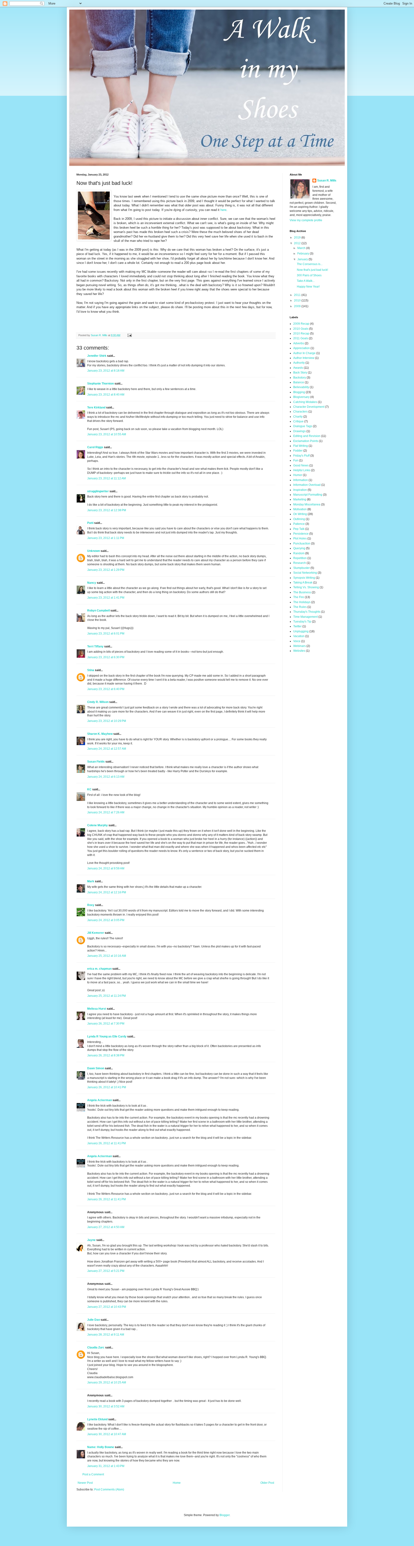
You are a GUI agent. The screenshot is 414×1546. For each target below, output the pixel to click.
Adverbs (298, 343)
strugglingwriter (98, 491)
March (301, 248)
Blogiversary (301, 397)
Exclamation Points (305, 441)
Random (299, 553)
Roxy (90, 905)
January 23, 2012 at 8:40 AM (105, 394)
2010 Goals (300, 328)
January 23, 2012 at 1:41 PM (105, 597)
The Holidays (301, 602)
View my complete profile (306, 220)
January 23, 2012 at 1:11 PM (105, 538)
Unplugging (301, 631)
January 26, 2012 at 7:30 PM (105, 1023)
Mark (90, 881)
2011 (297, 295)
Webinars (299, 646)
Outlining (299, 519)
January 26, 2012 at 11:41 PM (106, 1143)
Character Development (308, 406)
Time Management (305, 616)
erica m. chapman (99, 968)
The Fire (298, 597)
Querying (299, 548)
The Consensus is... (309, 264)
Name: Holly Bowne (100, 1447)
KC (89, 789)
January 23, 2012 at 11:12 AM (106, 478)
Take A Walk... (306, 281)
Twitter (297, 626)
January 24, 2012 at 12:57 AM (106, 748)
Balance (298, 382)
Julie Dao (93, 1319)
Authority (299, 362)
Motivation (300, 509)
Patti (90, 523)
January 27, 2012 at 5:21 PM (105, 1271)
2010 (297, 300)
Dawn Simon (95, 1068)
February (303, 253)
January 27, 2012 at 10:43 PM (106, 1306)
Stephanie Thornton (100, 383)
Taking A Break (302, 582)
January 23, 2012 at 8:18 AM (105, 370)
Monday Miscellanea (306, 504)
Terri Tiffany (95, 646)
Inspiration (300, 490)
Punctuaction (301, 543)
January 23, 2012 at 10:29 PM (106, 721)
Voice (296, 641)
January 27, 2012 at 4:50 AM (105, 1227)
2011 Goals (300, 338)
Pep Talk (299, 529)
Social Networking (305, 572)
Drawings (299, 431)
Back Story (300, 372)
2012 (297, 243)
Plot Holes (300, 538)
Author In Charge (304, 353)
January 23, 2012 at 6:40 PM (105, 689)
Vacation (299, 636)
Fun (295, 460)
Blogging (299, 392)
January (303, 259)
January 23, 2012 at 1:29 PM (105, 570)
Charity (298, 416)
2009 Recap (301, 323)
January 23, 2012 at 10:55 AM (106, 434)
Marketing (299, 499)
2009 (297, 306)
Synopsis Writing (304, 577)
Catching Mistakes (305, 402)
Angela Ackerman (99, 1100)
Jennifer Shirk (96, 355)
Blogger (224, 1515)
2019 (297, 237)
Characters (300, 411)
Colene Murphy (97, 825)
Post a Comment (93, 1474)
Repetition (300, 558)
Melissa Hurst (96, 1008)
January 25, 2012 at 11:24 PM (106, 995)
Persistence (301, 533)
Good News (301, 465)
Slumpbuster (301, 568)
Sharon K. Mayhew (100, 734)
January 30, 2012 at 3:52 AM (105, 1406)
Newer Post (85, 1482)
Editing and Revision (306, 436)
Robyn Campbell (98, 610)
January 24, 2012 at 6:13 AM (105, 776)
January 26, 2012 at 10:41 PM (106, 1087)
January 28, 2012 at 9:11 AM (105, 1334)
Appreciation (301, 348)
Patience (299, 524)
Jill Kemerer (95, 932)
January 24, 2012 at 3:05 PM (105, 920)
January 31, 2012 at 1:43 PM (105, 1466)
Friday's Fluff (301, 455)
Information (300, 480)
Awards (298, 367)
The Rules (300, 607)
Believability (301, 387)
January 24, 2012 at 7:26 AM (105, 812)
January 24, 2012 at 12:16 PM (106, 892)
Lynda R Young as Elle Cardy (106, 1036)
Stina (90, 670)
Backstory (299, 377)
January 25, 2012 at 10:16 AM (106, 955)
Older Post (267, 1482)
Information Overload (307, 485)
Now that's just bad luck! (312, 270)
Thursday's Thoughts (306, 611)
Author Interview (303, 358)
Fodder (298, 450)
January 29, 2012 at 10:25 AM (106, 1382)
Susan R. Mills (326, 180)
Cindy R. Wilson (98, 702)
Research (299, 563)
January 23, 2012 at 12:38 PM (106, 510)
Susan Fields (96, 761)
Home (177, 1482)
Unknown (93, 551)
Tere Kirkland (96, 407)
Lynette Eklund (97, 1419)
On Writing (300, 514)
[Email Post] (129, 335)
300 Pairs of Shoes (309, 275)
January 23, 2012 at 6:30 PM (105, 657)
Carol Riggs (95, 447)
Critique (298, 421)
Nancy (91, 582)
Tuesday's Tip (302, 621)
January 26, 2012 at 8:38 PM (105, 1055)
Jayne (91, 1240)
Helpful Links (301, 470)
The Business (302, 592)
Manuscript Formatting (307, 494)
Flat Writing (300, 445)
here (223, 210)
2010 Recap (301, 333)
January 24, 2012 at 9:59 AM (105, 868)
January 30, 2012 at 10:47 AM (106, 1434)
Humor (297, 475)
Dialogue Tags (302, 426)
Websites (299, 650)
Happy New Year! (308, 286)
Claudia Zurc (95, 1347)
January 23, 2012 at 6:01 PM (105, 633)
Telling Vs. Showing (306, 587)
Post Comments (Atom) (109, 1489)
